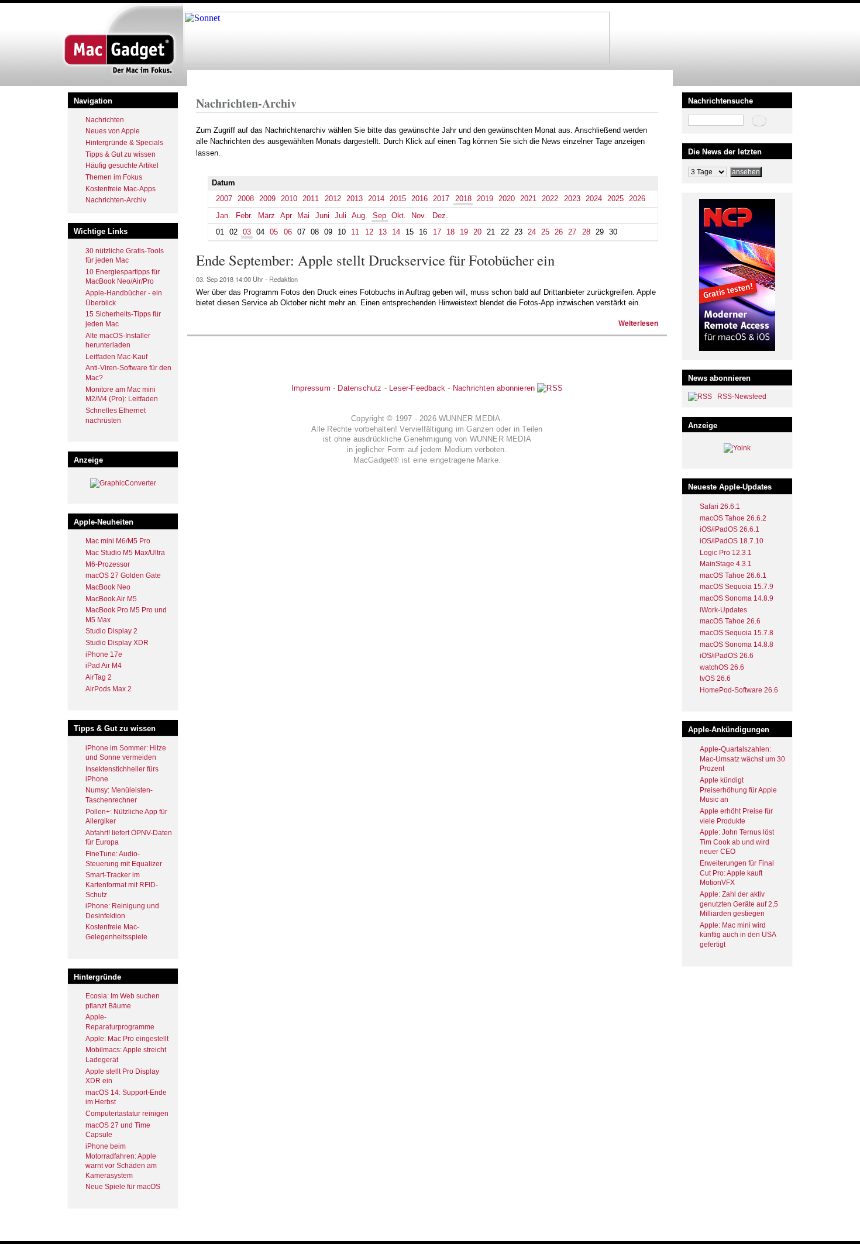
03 (247, 232)
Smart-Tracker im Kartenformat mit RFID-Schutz (121, 884)
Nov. (418, 215)
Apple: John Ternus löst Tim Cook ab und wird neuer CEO (737, 842)
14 (396, 232)
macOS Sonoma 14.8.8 (736, 644)
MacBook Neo (107, 587)
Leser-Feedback (417, 388)
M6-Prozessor (107, 564)
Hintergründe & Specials (124, 143)
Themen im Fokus (113, 177)
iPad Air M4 (103, 665)
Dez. (440, 215)
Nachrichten (104, 120)
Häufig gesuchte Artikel (122, 165)
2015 (398, 198)
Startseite (211, 78)
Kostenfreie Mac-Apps (120, 189)
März (266, 215)
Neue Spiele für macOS (122, 1187)
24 (532, 232)
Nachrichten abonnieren (494, 388)
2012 (333, 198)
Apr (286, 215)
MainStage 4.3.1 (726, 564)
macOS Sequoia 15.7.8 (736, 633)
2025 (615, 198)
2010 (289, 198)
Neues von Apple (112, 131)
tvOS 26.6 (715, 678)
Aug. (359, 215)
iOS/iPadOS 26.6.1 (729, 529)
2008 (246, 198)
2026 (637, 198)
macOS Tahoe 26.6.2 (733, 518)
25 (545, 232)
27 (572, 232)
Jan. (223, 215)
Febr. (244, 215)
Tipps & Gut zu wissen (120, 154)
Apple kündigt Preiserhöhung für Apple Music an (738, 790)
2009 (267, 198)
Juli (340, 215)
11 (355, 232)
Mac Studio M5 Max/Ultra (125, 553)
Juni (322, 215)
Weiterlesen (638, 323)
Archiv (242, 78)
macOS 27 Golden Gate (123, 575)
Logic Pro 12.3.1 (726, 553)
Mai (303, 215)
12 (369, 232)
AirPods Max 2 (108, 689)
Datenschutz (359, 388)
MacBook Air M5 (111, 599)
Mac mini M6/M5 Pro (117, 541)
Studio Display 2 (111, 631)
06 (288, 232)
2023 (572, 198)
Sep (379, 215)
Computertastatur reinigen (126, 1113)
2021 (528, 198)
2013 (354, 198)
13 (383, 232)
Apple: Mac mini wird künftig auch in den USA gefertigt (738, 935)
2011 (310, 198)
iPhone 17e (103, 654)
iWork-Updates (723, 610)
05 (274, 232)
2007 (224, 198)
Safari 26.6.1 (720, 506)
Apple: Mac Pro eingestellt (126, 1039)
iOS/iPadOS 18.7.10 (731, 541)
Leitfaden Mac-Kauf (116, 357)
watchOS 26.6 (722, 667)
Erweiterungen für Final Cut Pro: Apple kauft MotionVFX (737, 873)
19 (464, 232)
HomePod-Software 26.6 (739, 690)
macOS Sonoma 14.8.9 (736, 598)
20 (477, 232)
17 (437, 232)
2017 (441, 198)
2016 (419, 198)
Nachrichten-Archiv (115, 200)
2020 (506, 198)
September (297, 78)
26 (559, 232)
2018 (265, 78)
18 (450, 232)
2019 (485, 198)
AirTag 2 (98, 677)
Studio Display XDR (117, 643)
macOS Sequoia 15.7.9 (736, 587)
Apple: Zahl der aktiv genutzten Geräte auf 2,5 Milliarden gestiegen (739, 904)
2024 (594, 198)
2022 (550, 198)
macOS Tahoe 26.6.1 (733, 575)
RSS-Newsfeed (741, 396)
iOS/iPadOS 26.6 (727, 656)
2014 (376, 198)
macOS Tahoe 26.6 (730, 621)
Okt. (398, 215)
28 (586, 232)
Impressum (311, 388)
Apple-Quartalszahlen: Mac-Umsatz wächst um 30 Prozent (742, 759)
